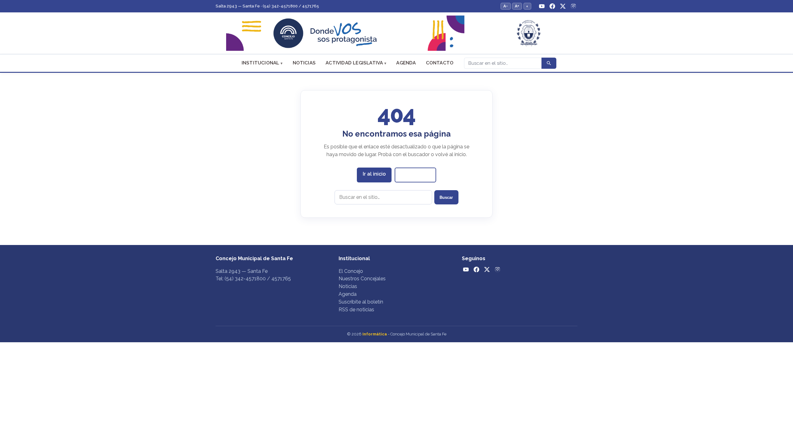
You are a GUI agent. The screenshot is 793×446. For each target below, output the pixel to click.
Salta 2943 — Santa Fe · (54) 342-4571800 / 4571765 (267, 6)
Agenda (406, 63)
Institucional (260, 63)
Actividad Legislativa (354, 63)
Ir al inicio (374, 174)
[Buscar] (548, 63)
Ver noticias (415, 174)
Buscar (446, 197)
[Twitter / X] (563, 6)
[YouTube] (542, 6)
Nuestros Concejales (362, 279)
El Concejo (351, 271)
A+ (517, 6)
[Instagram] (573, 6)
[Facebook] (552, 6)
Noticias (304, 63)
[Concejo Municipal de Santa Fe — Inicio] (396, 33)
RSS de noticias (356, 310)
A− (505, 6)
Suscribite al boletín (361, 302)
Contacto (440, 63)
